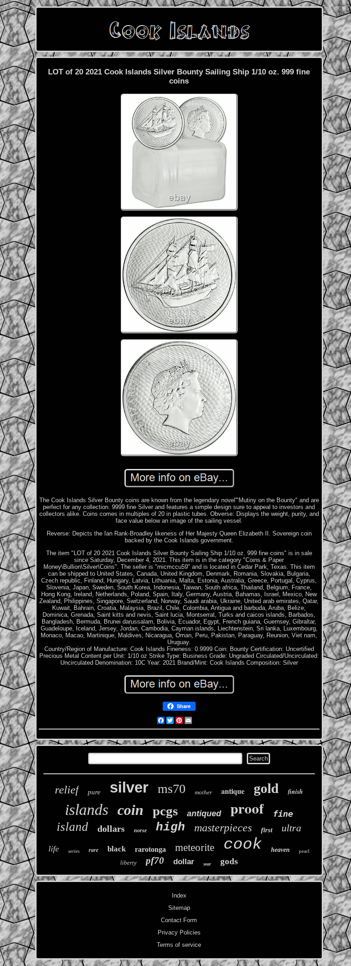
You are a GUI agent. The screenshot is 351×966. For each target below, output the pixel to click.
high (170, 827)
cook (242, 844)
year (207, 863)
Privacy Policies (179, 932)
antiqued (204, 813)
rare (93, 850)
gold (266, 788)
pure (94, 792)
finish (295, 791)
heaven (280, 849)
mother (203, 792)
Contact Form (179, 920)
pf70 (155, 860)
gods (229, 861)
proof (247, 808)
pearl (304, 851)
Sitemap (179, 907)
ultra (291, 828)
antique (233, 791)
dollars (111, 829)
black (116, 849)
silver (129, 787)
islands (86, 809)
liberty (128, 862)
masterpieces (223, 828)
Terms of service (179, 944)
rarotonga (150, 849)
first (266, 830)
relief (67, 789)
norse (140, 830)
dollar (183, 861)
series (74, 851)
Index (179, 895)
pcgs (165, 810)
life (53, 848)
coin (130, 810)
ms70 (172, 789)
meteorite (194, 847)
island (72, 827)
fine (283, 813)
